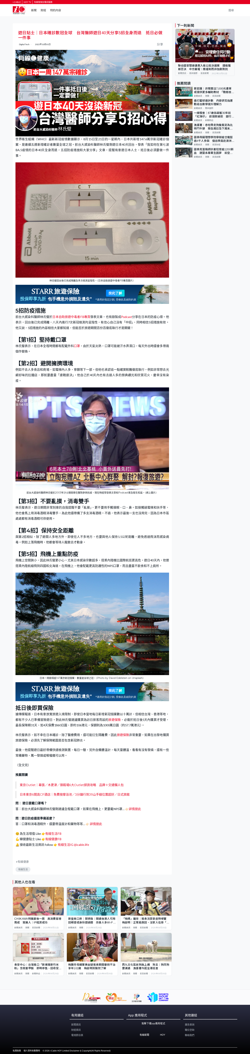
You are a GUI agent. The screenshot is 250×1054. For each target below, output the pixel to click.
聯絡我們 (189, 1035)
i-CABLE (17, 2)
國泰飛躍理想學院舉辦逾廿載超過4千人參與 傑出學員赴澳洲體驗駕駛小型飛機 (214, 139)
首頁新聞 (36, 928)
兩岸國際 (193, 73)
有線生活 (23, 869)
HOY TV (27, 2)
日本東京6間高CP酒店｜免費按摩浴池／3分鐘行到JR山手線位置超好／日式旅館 (75, 794)
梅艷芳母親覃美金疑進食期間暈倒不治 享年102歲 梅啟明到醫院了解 (92, 966)
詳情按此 (135, 809)
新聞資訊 (18, 928)
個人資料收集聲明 (32, 1051)
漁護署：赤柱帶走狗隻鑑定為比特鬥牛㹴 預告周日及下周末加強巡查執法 (213, 127)
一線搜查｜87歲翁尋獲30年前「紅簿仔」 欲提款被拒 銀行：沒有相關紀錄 (214, 114)
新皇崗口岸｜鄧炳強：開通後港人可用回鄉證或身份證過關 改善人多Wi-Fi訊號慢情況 (91, 920)
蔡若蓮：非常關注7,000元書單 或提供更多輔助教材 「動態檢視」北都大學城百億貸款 (214, 90)
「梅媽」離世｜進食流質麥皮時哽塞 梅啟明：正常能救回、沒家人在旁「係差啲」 (145, 920)
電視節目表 (77, 1035)
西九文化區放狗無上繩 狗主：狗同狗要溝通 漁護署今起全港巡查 (145, 966)
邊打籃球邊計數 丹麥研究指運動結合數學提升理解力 (213, 102)
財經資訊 (76, 1029)
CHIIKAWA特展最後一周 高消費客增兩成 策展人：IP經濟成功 (37, 920)
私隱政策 (17, 1051)
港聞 (27, 928)
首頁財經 (216, 144)
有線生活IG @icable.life (73, 845)
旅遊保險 (114, 720)
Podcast (126, 317)
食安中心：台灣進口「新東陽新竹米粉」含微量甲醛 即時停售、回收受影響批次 (37, 966)
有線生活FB (53, 833)
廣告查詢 (189, 1024)
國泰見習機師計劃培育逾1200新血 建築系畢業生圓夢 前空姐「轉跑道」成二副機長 (214, 151)
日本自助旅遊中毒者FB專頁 (71, 317)
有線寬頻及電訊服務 (43, 2)
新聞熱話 (36, 973)
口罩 (77, 346)
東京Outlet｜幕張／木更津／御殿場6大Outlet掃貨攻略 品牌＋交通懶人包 (72, 785)
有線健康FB (53, 839)
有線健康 (23, 861)
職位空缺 (189, 1029)
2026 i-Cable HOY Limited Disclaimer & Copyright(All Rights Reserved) (78, 1051)
